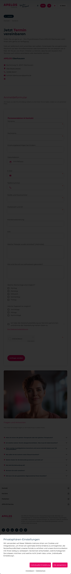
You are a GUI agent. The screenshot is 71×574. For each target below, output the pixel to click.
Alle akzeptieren (59, 565)
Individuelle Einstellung (40, 565)
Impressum (30, 571)
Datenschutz (40, 571)
